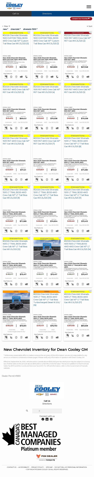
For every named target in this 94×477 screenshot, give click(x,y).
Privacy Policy (37, 467)
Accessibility (24, 467)
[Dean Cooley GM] (14, 5)
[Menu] (89, 7)
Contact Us (12, 467)
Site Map (49, 467)
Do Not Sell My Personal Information (71, 467)
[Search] (27, 411)
